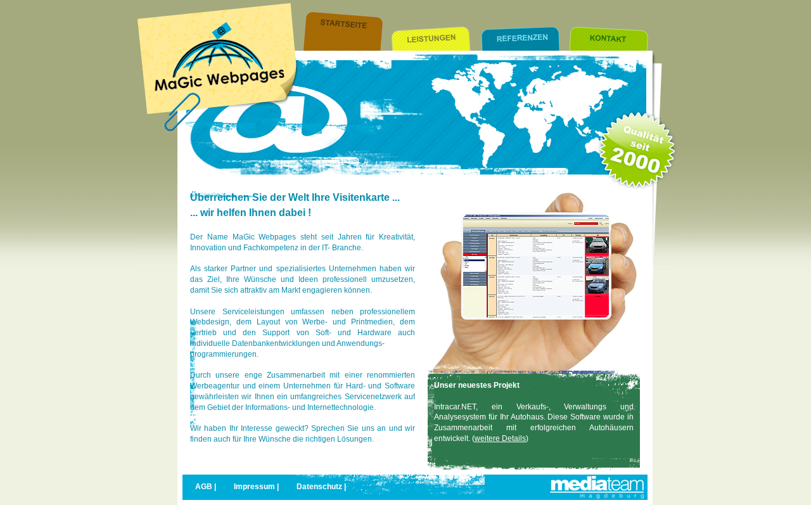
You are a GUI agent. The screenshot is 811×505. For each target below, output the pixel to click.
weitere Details (500, 438)
